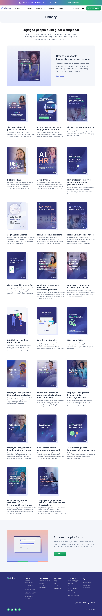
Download (60, 76)
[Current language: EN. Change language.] (83, 8)
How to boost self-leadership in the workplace (73, 57)
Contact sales (93, 8)
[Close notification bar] (99, 2)
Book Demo (59, 554)
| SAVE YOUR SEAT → (75, 3)
